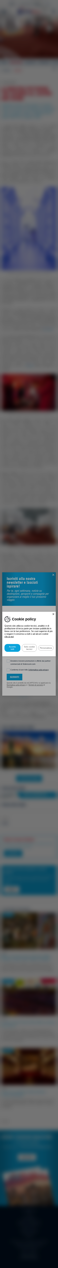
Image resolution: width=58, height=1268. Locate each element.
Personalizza (46, 648)
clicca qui (9, 636)
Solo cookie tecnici (29, 647)
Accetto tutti (12, 647)
